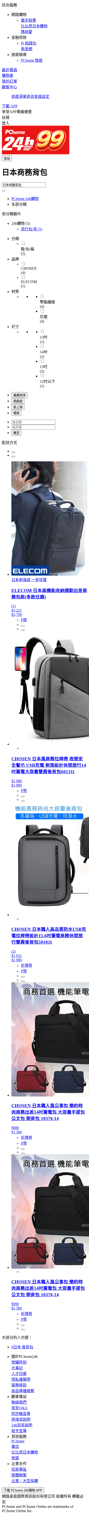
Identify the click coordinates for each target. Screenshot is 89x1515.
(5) (31, 229)
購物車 (7, 76)
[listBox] (44, 442)
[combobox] (44, 174)
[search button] (4, 190)
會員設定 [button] (41, 97)
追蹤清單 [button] (19, 97)
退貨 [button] (30, 97)
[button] (44, 32)
